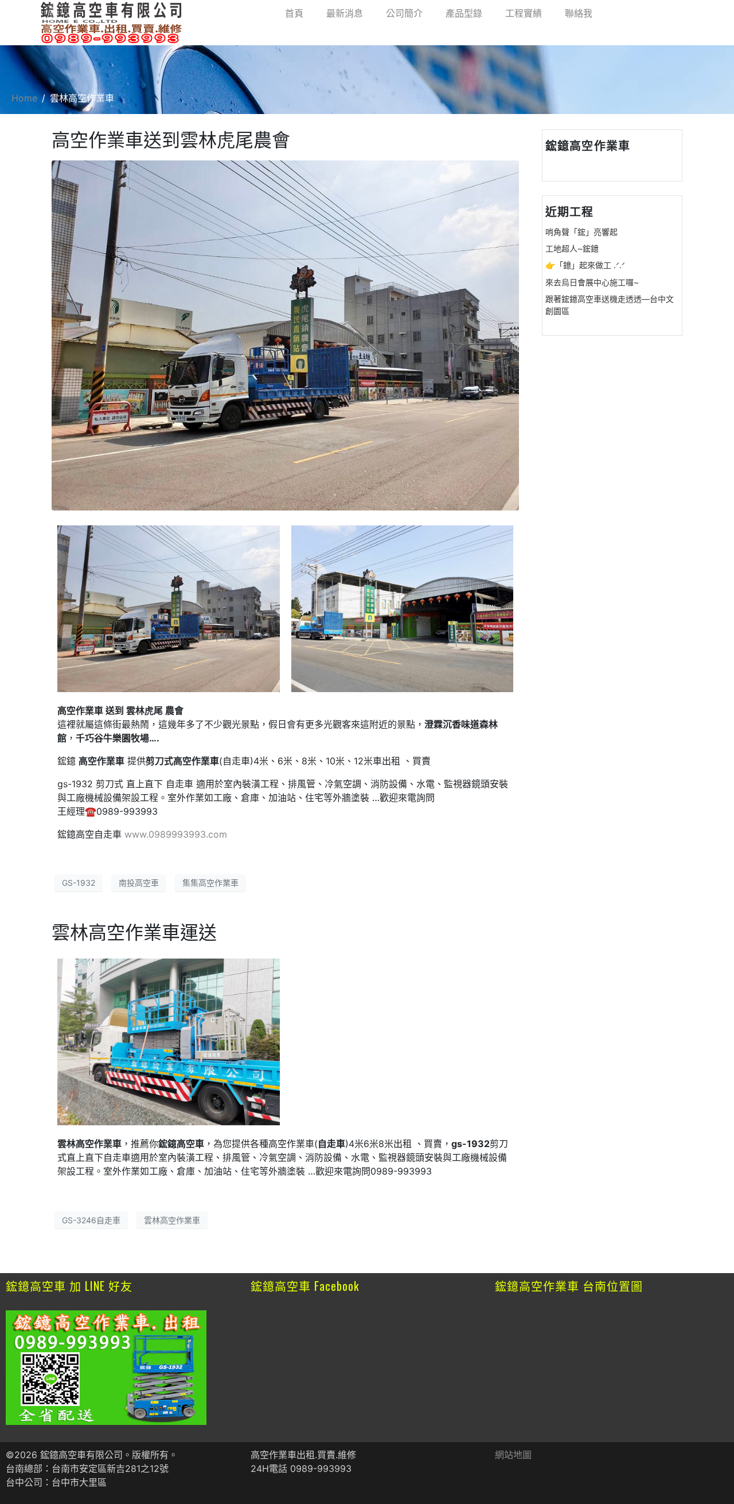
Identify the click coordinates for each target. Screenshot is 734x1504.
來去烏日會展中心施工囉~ (592, 282)
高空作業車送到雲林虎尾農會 (171, 140)
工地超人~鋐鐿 (572, 248)
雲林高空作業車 (172, 1220)
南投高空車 (139, 883)
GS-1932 (78, 883)
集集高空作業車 (210, 883)
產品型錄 (464, 13)
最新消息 (344, 13)
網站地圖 (513, 1454)
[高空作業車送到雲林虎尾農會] (285, 334)
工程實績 (523, 13)
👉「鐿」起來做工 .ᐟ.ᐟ (585, 265)
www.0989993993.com (175, 834)
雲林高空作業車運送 (134, 932)
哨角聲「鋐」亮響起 (581, 232)
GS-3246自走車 (91, 1220)
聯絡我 (578, 13)
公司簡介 (404, 13)
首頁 (294, 13)
